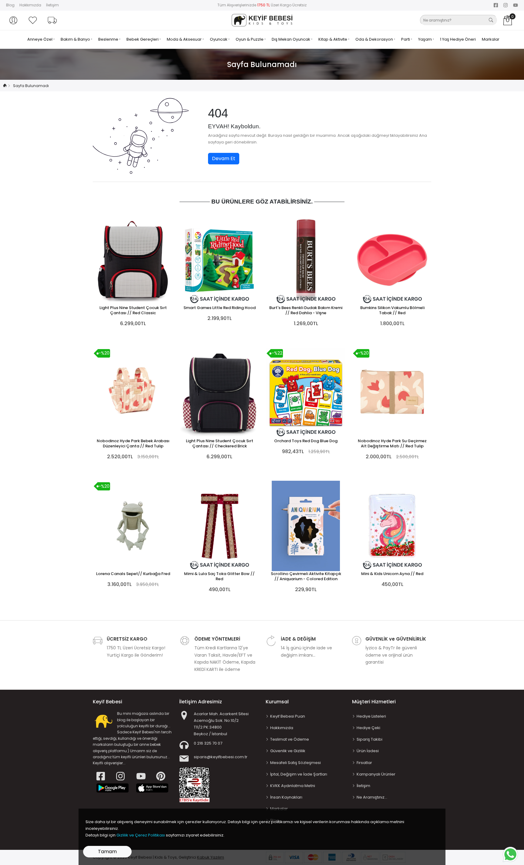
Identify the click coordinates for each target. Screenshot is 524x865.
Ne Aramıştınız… (372, 797)
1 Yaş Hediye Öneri (458, 39)
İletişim (52, 5)
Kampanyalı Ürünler (376, 774)
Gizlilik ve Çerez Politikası (140, 835)
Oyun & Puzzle (250, 39)
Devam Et (223, 158)
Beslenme (108, 39)
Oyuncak (219, 39)
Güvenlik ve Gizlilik (287, 751)
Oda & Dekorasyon (374, 39)
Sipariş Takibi (369, 739)
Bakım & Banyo (76, 39)
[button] (13, 20)
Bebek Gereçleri (143, 39)
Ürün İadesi (368, 751)
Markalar (490, 39)
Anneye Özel (40, 39)
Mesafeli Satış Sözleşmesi (295, 763)
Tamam (107, 851)
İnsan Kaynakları (286, 797)
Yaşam (425, 39)
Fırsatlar (364, 763)
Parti (406, 39)
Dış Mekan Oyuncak (291, 39)
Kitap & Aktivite (333, 39)
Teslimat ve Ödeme (289, 739)
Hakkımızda (30, 5)
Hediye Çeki (368, 728)
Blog (10, 5)
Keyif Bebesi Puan (287, 716)
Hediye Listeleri (371, 716)
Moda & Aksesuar (185, 39)
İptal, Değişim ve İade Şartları (298, 774)
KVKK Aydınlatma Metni (292, 786)
